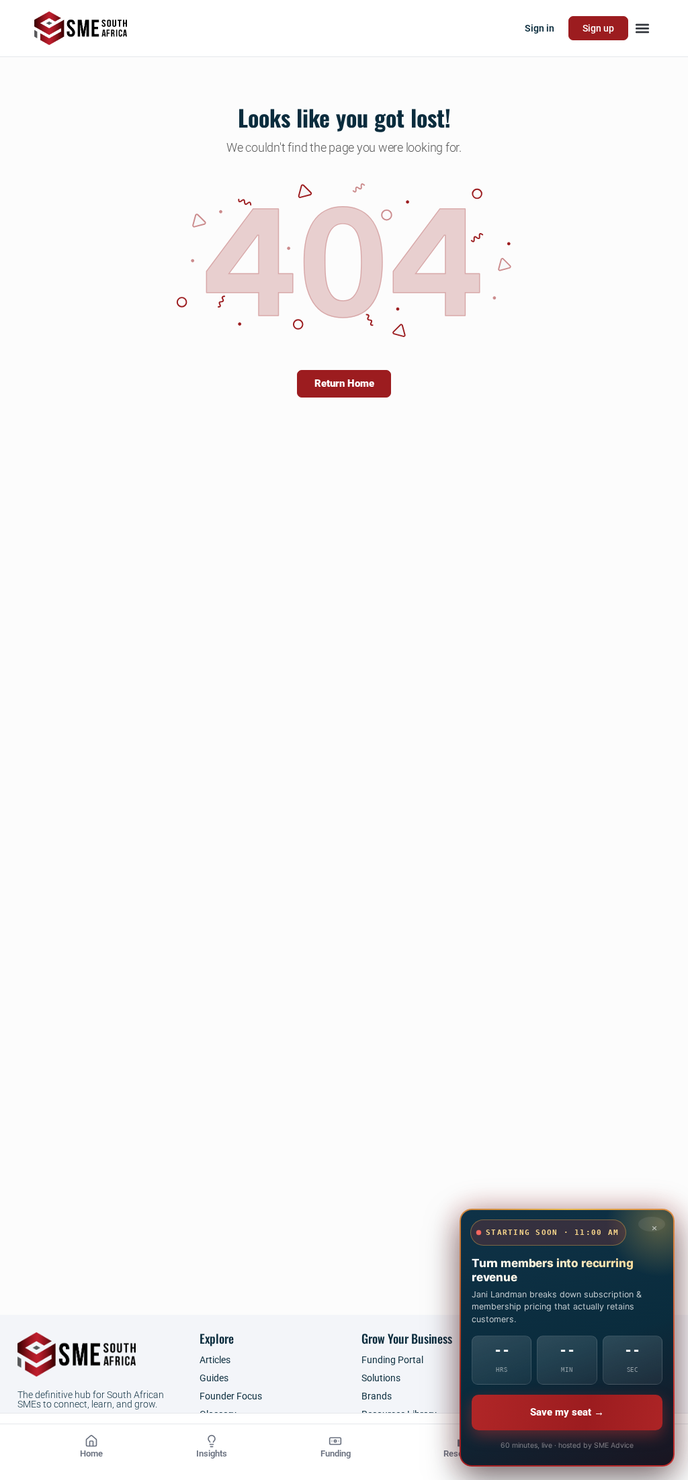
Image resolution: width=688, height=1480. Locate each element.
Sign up (598, 28)
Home (91, 1453)
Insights (211, 1453)
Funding (335, 1453)
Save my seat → (567, 1412)
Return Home (344, 383)
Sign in (539, 28)
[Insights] (211, 1441)
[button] (643, 28)
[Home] (91, 1441)
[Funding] (335, 1441)
